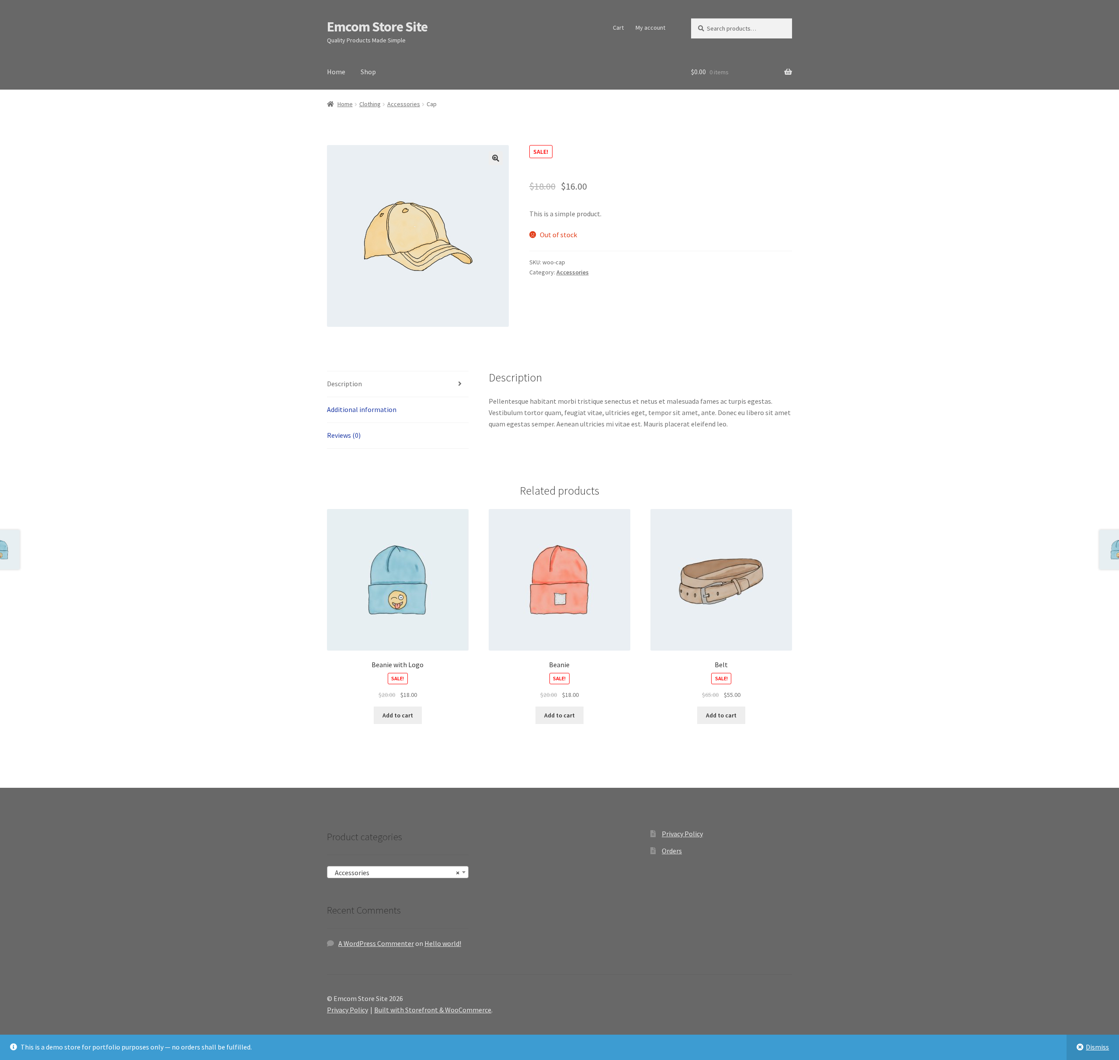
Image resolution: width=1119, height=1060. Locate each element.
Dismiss (1097, 1047)
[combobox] (398, 872)
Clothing (370, 104)
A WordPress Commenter (376, 943)
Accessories (403, 104)
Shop (368, 71)
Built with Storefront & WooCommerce (432, 1009)
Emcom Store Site (377, 26)
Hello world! (442, 943)
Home (336, 71)
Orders (672, 850)
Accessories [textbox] (395, 872)
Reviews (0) (344, 435)
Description (344, 383)
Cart (618, 27)
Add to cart (397, 715)
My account (650, 27)
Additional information (361, 409)
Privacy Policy (682, 833)
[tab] (398, 384)
